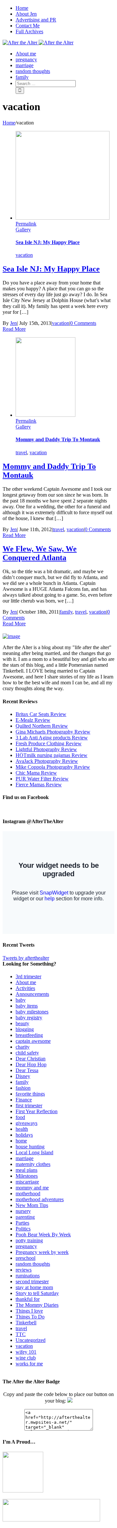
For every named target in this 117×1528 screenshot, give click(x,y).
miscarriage (27, 1182)
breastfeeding (29, 1035)
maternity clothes (33, 1164)
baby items (27, 1006)
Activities (25, 988)
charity (23, 1047)
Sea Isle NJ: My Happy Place (48, 242)
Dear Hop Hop (31, 1064)
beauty (22, 1023)
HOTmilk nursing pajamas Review (51, 755)
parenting (25, 1217)
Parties (22, 1223)
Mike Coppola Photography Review (53, 767)
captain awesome (33, 1041)
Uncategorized (31, 1340)
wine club (26, 1358)
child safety (27, 1052)
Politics (23, 1228)
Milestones (27, 1176)
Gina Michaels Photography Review (53, 732)
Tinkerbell (26, 1322)
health (22, 1129)
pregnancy (26, 1246)
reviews (24, 1270)
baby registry (29, 1017)
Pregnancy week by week (42, 1252)
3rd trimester (28, 976)
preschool (25, 1258)
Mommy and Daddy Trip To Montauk (58, 439)
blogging (25, 1029)
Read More (14, 329)
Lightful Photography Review (46, 749)
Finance (24, 1099)
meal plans (26, 1170)
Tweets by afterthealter (26, 958)
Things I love (29, 1311)
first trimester (29, 1105)
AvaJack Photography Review (47, 761)
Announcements (32, 994)
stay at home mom (34, 1287)
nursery (23, 1211)
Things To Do (30, 1316)
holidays (24, 1135)
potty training (29, 1240)
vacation (24, 255)
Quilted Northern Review (42, 726)
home (21, 1140)
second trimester (32, 1281)
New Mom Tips (32, 1205)
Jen (13, 323)
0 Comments (83, 323)
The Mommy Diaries (37, 1305)
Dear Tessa (27, 1070)
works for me (29, 1363)
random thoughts (33, 1264)
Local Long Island (34, 1152)
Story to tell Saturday (37, 1293)
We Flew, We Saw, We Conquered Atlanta (40, 553)
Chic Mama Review (36, 773)
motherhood (28, 1193)
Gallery (23, 229)
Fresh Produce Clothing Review (49, 743)
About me (26, 982)
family (66, 612)
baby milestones (32, 1011)
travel (21, 452)
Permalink (26, 223)
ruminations (28, 1275)
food (20, 1117)
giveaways (26, 1123)
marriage (24, 1158)
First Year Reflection (37, 1111)
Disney (23, 1076)
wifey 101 (26, 1352)
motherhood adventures (40, 1199)
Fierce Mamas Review (39, 784)
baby (21, 1000)
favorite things (30, 1094)
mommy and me (32, 1187)
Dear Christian (31, 1058)
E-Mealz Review (33, 720)
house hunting (30, 1146)
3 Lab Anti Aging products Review (52, 737)
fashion (23, 1088)
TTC (21, 1334)
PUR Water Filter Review (42, 778)
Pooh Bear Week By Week (43, 1234)
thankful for (28, 1299)
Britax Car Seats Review (41, 714)
